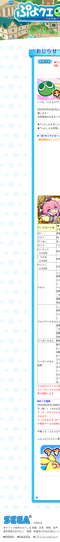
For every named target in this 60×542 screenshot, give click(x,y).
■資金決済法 (23, 536)
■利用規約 (8, 536)
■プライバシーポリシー (45, 536)
